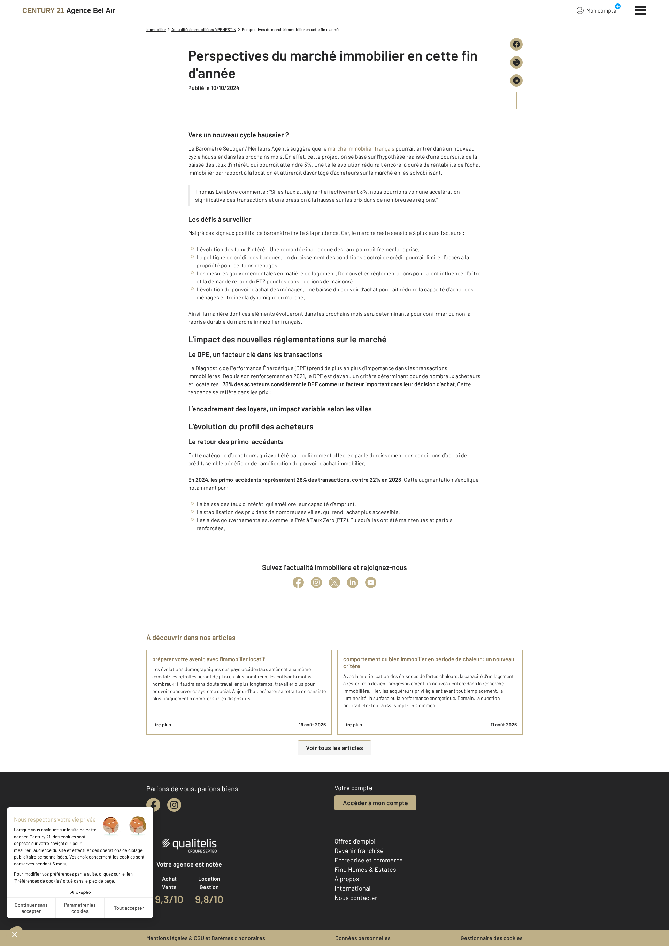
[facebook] (153, 805)
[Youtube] (370, 582)
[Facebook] (298, 582)
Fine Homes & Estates (365, 869)
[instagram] (174, 805)
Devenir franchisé (359, 850)
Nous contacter (355, 897)
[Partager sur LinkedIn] (516, 80)
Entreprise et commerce (368, 860)
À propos (346, 879)
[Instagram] (316, 582)
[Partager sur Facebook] (516, 44)
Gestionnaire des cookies (492, 937)
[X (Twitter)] (334, 582)
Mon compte (601, 10)
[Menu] (641, 9)
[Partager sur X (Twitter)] (516, 62)
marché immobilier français (361, 148)
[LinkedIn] (352, 582)
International (352, 888)
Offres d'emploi (355, 841)
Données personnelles (363, 937)
